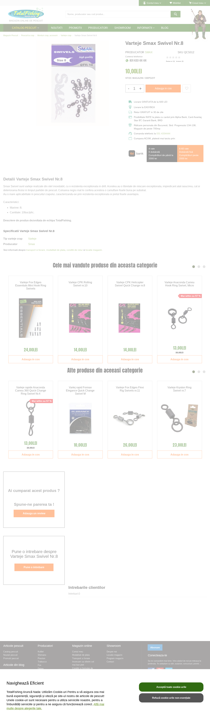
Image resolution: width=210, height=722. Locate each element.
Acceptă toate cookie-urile (171, 687)
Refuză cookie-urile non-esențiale (171, 697)
